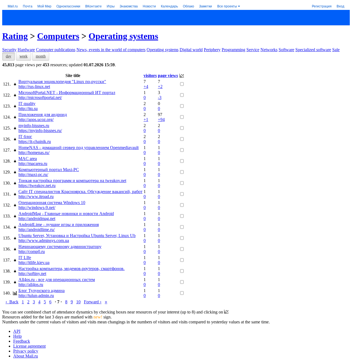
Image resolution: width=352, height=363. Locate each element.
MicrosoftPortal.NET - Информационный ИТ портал (66, 92)
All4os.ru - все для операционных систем (56, 279)
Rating (15, 36)
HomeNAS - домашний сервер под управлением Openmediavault (78, 147)
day (8, 56)
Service (252, 49)
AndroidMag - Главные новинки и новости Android (66, 213)
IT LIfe (24, 257)
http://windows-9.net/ (36, 207)
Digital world (191, 49)
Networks (268, 49)
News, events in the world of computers (110, 49)
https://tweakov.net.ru (37, 185)
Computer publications (55, 49)
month (41, 56)
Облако (188, 6)
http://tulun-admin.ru (36, 295)
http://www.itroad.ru (36, 196)
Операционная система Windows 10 (51, 202)
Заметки (205, 6)
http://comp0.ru (31, 251)
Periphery (212, 49)
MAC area (27, 158)
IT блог (25, 136)
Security (9, 49)
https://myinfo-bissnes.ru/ (40, 130)
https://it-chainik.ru (34, 141)
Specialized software (313, 49)
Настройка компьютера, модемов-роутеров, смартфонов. (71, 268)
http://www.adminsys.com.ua (43, 240)
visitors (150, 75)
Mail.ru (13, 6)
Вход (340, 6)
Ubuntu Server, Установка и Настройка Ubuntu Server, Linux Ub (77, 235)
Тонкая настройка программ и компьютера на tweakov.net (72, 180)
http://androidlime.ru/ (36, 229)
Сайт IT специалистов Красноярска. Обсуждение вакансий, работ (80, 191)
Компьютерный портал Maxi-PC (48, 169)
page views (168, 75)
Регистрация (322, 6)
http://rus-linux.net (34, 86)
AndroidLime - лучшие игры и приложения (58, 224)
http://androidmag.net (36, 218)
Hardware (26, 49)
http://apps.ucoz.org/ (36, 119)
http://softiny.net (32, 273)
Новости (149, 6)
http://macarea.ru (32, 163)
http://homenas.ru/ (34, 152)
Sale (336, 49)
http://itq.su (28, 108)
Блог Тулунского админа (41, 290)
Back (12, 301)
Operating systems (123, 36)
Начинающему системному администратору (59, 246)
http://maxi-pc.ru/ (33, 174)
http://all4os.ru (30, 284)
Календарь (169, 6)
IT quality (26, 103)
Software (286, 49)
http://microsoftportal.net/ (40, 97)
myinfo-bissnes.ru (33, 125)
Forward (92, 301)
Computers (58, 36)
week (24, 56)
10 (78, 301)
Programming (233, 49)
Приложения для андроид (42, 114)
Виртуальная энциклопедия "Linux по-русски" (62, 81)
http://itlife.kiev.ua (34, 262)
